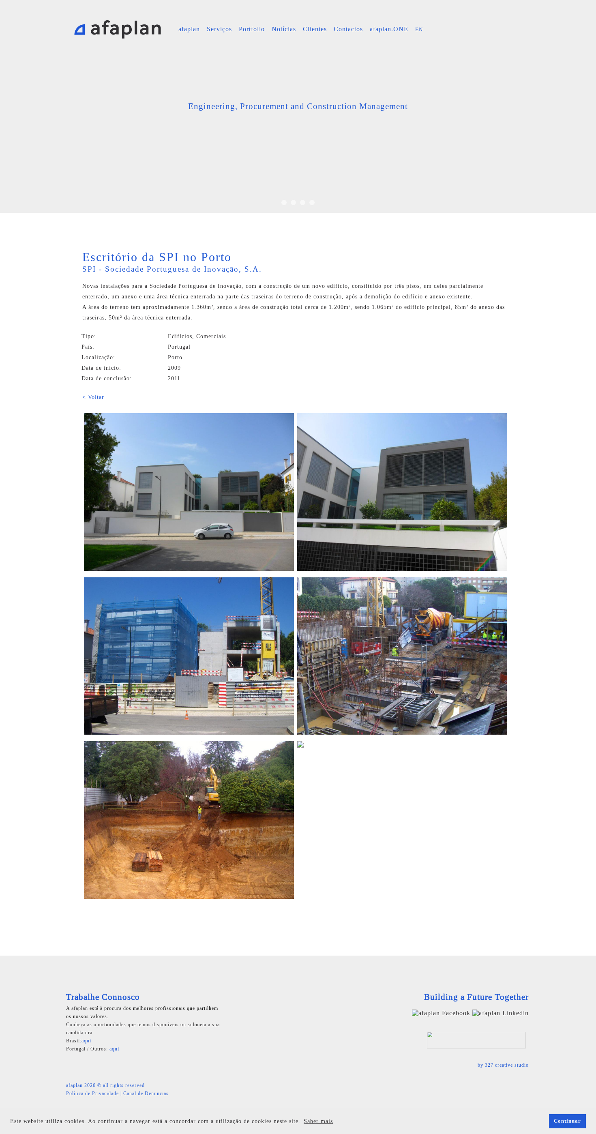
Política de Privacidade (92, 1093)
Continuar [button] (567, 1121)
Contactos (348, 29)
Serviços (219, 29)
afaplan (189, 29)
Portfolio (252, 29)
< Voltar (93, 397)
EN (419, 29)
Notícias (284, 29)
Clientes (315, 29)
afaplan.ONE (389, 29)
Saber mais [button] (318, 1121)
